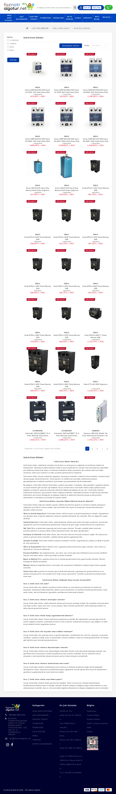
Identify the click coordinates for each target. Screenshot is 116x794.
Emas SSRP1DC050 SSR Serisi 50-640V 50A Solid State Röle (95, 91)
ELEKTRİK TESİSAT (34, 18)
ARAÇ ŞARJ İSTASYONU (9, 17)
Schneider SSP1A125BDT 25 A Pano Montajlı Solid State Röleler (37, 434)
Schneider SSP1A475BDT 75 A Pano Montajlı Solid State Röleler (66, 434)
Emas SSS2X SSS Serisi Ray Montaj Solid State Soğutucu (67, 189)
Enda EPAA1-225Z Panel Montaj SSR (96, 189)
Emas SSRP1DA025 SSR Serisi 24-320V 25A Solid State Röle (37, 91)
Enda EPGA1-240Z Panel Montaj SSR (38, 385)
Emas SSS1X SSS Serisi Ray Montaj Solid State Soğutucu (38, 189)
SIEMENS (13, 44)
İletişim (90, 732)
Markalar (107, 17)
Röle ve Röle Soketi (61, 28)
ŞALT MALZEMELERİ (21, 18)
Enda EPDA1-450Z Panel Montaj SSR (38, 336)
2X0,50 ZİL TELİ (66, 711)
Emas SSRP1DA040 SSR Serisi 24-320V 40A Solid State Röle (66, 91)
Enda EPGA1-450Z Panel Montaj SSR (67, 385)
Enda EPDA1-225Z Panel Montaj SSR (96, 238)
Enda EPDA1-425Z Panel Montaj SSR (67, 287)
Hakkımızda (91, 711)
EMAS (12, 47)
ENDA (12, 50)
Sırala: (86, 45)
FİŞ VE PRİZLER (69, 18)
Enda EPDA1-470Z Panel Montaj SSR (67, 336)
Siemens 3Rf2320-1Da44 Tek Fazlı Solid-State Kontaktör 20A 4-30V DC (96, 434)
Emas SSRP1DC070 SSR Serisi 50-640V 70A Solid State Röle (37, 140)
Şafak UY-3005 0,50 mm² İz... (71, 756)
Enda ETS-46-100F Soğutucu (96, 384)
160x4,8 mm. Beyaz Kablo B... (71, 760)
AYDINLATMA (58, 18)
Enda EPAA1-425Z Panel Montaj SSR (38, 238)
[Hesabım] (81, 7)
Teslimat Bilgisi (93, 715)
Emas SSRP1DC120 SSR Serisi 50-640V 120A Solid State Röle (95, 140)
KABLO (78, 18)
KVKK (89, 727)
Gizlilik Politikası (93, 719)
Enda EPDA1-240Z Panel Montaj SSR (38, 287)
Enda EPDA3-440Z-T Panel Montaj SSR (96, 336)
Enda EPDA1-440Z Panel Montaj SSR (96, 287)
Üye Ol (87, 8)
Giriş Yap (96, 8)
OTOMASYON (45, 18)
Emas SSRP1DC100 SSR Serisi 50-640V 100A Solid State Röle (66, 140)
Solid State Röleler (82, 28)
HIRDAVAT (87, 18)
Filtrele (13, 60)
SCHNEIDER (14, 40)
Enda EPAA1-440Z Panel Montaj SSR (67, 238)
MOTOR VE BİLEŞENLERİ (42, 744)
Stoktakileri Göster (70, 46)
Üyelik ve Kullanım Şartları (97, 723)
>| (107, 449)
